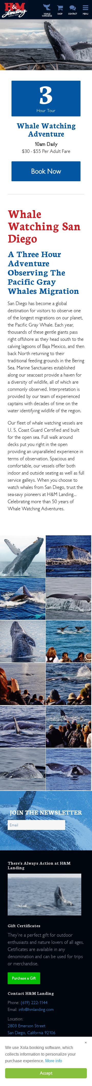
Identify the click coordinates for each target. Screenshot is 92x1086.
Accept (46, 1073)
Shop (59, 14)
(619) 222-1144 (34, 1002)
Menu (85, 14)
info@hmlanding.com (36, 1009)
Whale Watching (47, 15)
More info (53, 1061)
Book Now (46, 171)
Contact (72, 14)
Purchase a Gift (24, 978)
